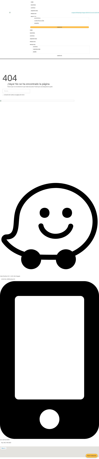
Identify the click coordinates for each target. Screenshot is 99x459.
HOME (32, 2)
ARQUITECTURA (34, 10)
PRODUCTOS (33, 13)
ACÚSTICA (33, 7)
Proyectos (33, 16)
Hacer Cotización (91, 455)
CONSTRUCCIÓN (39, 20)
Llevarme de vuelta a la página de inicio (14, 94)
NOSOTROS (33, 4)
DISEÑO (36, 23)
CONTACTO (59, 27)
